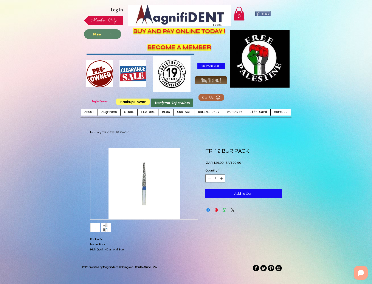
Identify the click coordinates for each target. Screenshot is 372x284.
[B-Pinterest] (271, 268)
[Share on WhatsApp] (224, 210)
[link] (239, 13)
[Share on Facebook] (208, 210)
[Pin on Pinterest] (216, 210)
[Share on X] (232, 210)
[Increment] (222, 178)
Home (94, 132)
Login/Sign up (100, 101)
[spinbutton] (215, 178)
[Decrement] (208, 178)
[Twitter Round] (263, 268)
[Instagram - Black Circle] (278, 268)
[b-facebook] (256, 268)
